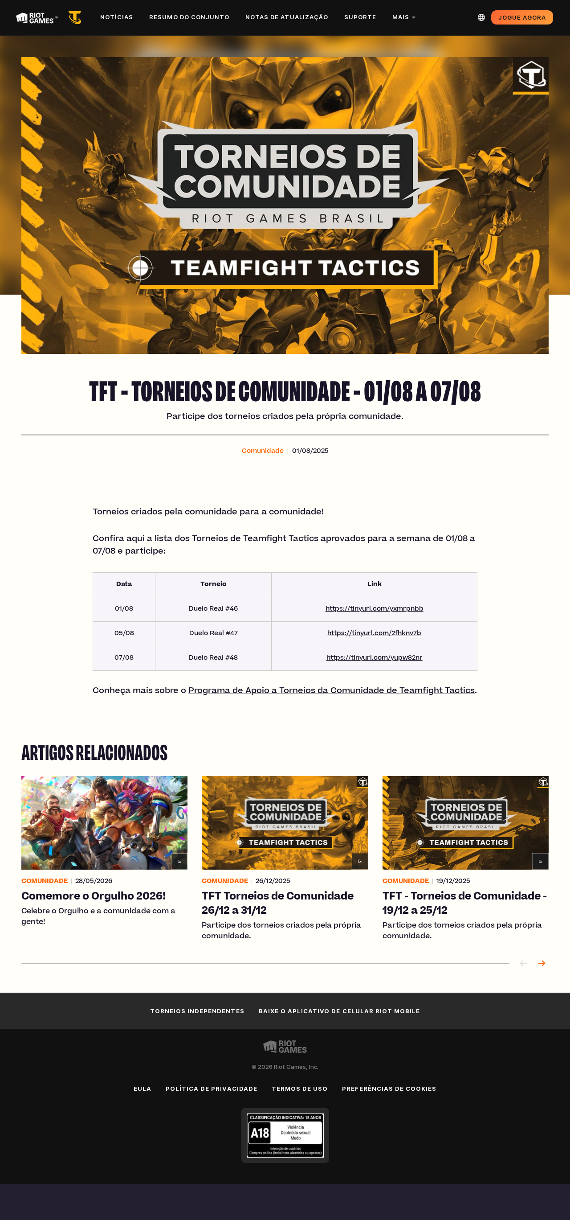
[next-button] (541, 964)
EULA (142, 1088)
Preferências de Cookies (389, 1088)
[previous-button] (524, 964)
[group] (285, 859)
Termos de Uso (300, 1088)
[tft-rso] (76, 17)
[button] (263, 451)
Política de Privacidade (211, 1088)
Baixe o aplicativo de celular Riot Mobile (339, 1011)
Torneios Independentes (197, 1011)
